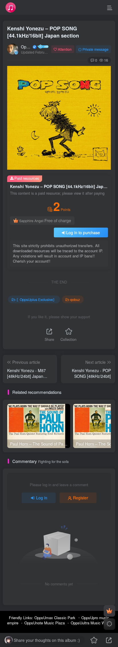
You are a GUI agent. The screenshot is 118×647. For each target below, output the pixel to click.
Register (80, 498)
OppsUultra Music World (91, 623)
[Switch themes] (109, 624)
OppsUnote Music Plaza (44, 623)
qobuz (75, 299)
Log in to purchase (83, 232)
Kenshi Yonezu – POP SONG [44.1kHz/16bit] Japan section (43, 32)
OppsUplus (26, 47)
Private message (95, 49)
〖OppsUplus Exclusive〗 (36, 299)
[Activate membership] (109, 611)
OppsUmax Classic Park (54, 617)
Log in (41, 498)
